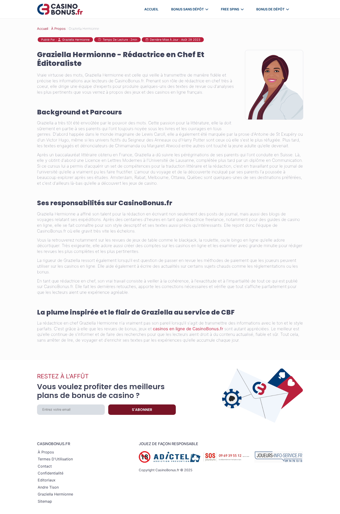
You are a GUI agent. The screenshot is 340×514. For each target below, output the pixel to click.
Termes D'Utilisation (55, 459)
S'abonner (142, 409)
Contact (45, 466)
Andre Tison (48, 487)
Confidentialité (50, 473)
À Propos (58, 29)
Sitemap (45, 501)
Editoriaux (47, 480)
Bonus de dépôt (270, 9)
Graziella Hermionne (55, 494)
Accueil (151, 9)
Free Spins (230, 9)
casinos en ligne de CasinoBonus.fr (188, 328)
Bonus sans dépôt (187, 9)
